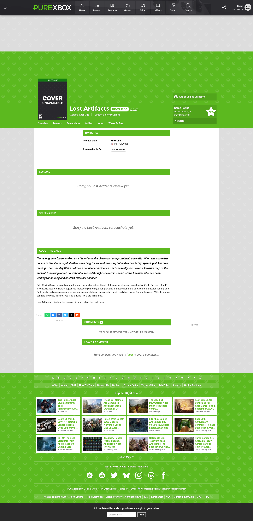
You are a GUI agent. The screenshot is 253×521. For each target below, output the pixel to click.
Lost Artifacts (98, 108)
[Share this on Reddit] (77, 315)
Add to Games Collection (191, 96)
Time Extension (94, 496)
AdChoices (146, 489)
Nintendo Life (59, 496)
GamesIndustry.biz (184, 496)
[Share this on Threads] (71, 315)
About (64, 385)
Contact (116, 385)
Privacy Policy (130, 385)
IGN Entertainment (108, 489)
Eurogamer (157, 496)
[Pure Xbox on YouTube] (101, 476)
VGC (168, 496)
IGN (146, 496)
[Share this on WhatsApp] (47, 315)
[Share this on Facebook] (59, 315)
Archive (177, 385)
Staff (73, 385)
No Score (179, 120)
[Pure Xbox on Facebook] (163, 476)
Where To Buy (115, 123)
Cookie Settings (192, 385)
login (130, 354)
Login (233, 9)
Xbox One (84, 114)
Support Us (103, 385)
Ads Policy (164, 385)
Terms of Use (148, 385)
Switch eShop (118, 149)
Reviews (57, 123)
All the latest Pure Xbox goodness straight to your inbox (126, 508)
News (100, 123)
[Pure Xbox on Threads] (151, 476)
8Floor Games (112, 114)
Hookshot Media (81, 489)
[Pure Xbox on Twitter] (114, 476)
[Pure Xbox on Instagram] (138, 476)
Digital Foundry (114, 496)
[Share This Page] (224, 7)
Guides (88, 123)
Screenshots (73, 123)
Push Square (76, 496)
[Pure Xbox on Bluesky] (126, 476)
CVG (199, 496)
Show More (126, 457)
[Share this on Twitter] (65, 315)
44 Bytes (132, 489)
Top (56, 385)
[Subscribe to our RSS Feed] (89, 476)
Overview (43, 123)
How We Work (86, 385)
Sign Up (240, 9)
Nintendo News (133, 496)
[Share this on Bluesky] (53, 315)
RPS (207, 496)
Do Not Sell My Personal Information (169, 489)
